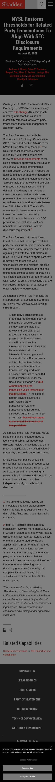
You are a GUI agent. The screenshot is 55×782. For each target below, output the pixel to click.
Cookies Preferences (28, 760)
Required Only (27, 768)
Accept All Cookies (27, 776)
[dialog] (27, 762)
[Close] (51, 746)
